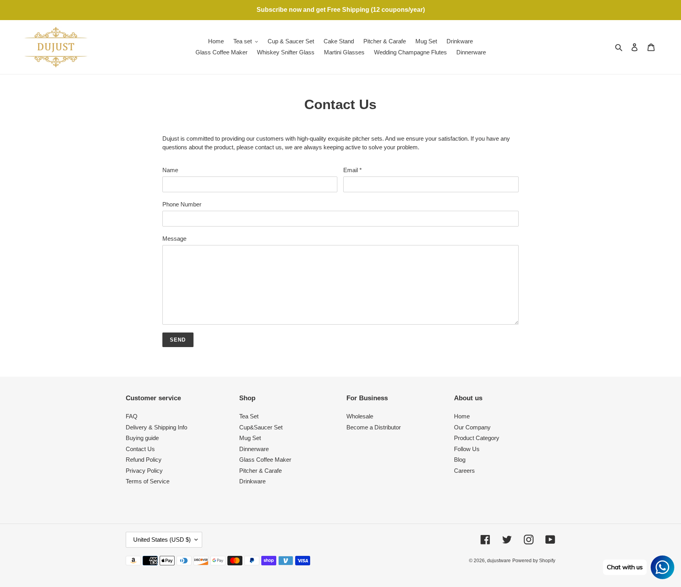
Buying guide (142, 438)
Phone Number (181, 204)
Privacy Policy (144, 470)
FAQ (132, 416)
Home (462, 416)
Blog (459, 459)
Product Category (476, 438)
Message (174, 238)
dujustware (499, 560)
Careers (464, 470)
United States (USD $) (162, 539)
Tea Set (249, 416)
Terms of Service (147, 481)
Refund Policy (144, 459)
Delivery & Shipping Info (156, 427)
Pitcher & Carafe (260, 470)
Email (352, 170)
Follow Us (467, 449)
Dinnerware (254, 449)
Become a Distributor (373, 427)
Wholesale (359, 416)
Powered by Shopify (533, 560)
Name (170, 170)
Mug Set (250, 438)
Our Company (472, 427)
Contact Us (140, 449)
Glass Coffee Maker (265, 459)
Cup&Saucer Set (261, 427)
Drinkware (252, 481)
